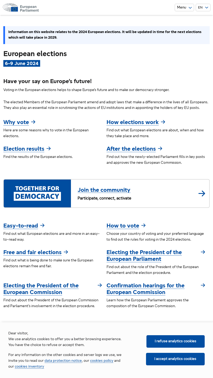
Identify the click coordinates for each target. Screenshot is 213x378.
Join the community (104, 190)
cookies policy (101, 361)
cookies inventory (29, 367)
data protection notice (63, 361)
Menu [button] (181, 8)
